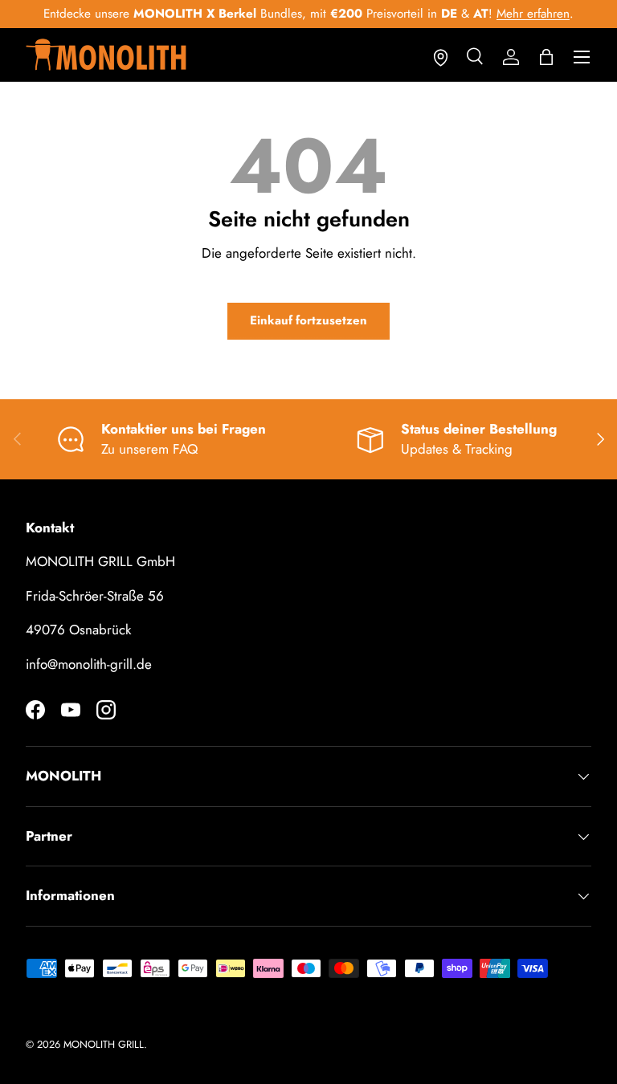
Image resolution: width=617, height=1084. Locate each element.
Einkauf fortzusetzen (308, 320)
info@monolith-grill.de (89, 664)
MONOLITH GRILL (103, 1044)
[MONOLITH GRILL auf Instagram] (106, 709)
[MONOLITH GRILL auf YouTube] (70, 709)
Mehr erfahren (533, 13)
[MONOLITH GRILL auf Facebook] (35, 709)
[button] (546, 57)
